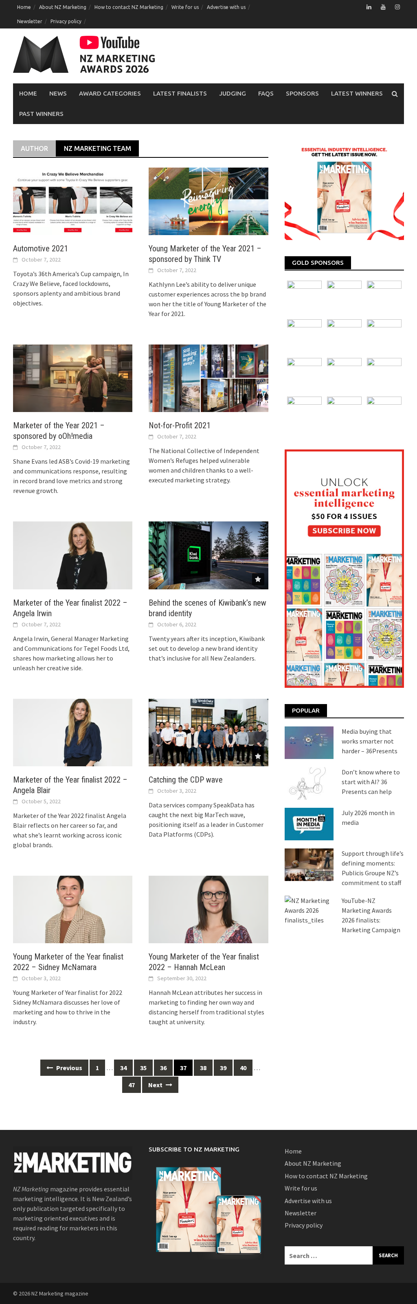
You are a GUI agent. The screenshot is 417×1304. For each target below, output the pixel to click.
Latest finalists (180, 93)
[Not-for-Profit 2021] (208, 377)
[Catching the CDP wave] (208, 732)
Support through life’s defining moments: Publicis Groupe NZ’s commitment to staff (373, 868)
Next (156, 1085)
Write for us (185, 7)
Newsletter (29, 21)
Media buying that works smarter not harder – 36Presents (369, 741)
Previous (68, 1068)
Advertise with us (226, 7)
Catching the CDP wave (186, 780)
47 (131, 1085)
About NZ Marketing (62, 7)
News (58, 93)
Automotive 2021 (40, 248)
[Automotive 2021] (72, 200)
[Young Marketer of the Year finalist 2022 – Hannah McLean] (208, 909)
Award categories (110, 93)
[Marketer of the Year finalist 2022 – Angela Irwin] (72, 554)
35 (143, 1068)
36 (163, 1068)
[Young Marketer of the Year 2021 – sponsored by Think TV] (208, 200)
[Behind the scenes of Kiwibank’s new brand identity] (208, 554)
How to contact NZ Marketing (128, 7)
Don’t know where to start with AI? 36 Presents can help (371, 782)
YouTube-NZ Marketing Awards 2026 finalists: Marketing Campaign (371, 915)
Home (24, 7)
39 (223, 1068)
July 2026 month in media (368, 817)
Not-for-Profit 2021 (180, 425)
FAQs (266, 93)
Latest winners (357, 93)
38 (203, 1068)
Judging (232, 93)
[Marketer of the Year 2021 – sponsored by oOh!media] (72, 377)
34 (123, 1068)
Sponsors (302, 93)
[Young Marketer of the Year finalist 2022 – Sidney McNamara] (72, 909)
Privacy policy (65, 21)
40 (243, 1068)
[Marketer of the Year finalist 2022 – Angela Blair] (72, 732)
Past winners (41, 113)
